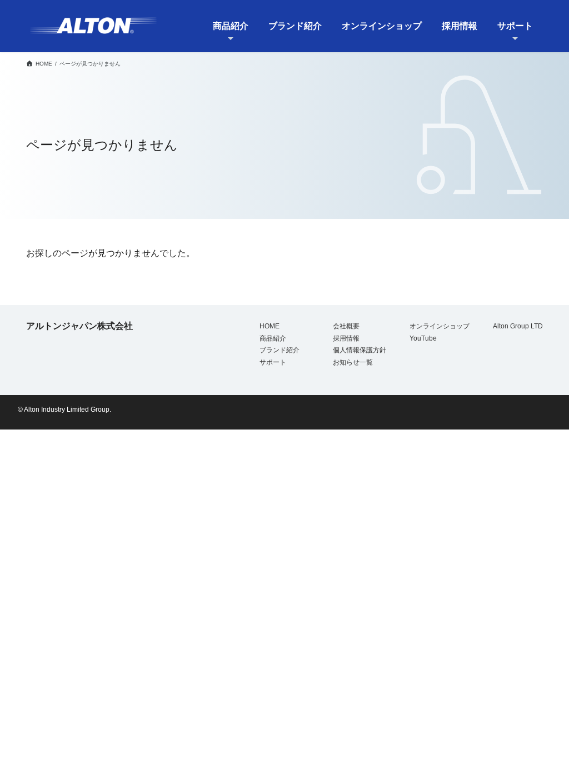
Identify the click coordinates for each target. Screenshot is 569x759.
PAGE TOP (542, 723)
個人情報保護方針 (359, 350)
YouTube (423, 338)
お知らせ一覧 (353, 362)
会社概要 (346, 326)
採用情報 (346, 338)
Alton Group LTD (518, 326)
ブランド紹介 (279, 350)
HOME (269, 326)
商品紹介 (272, 338)
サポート (272, 362)
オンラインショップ (440, 326)
